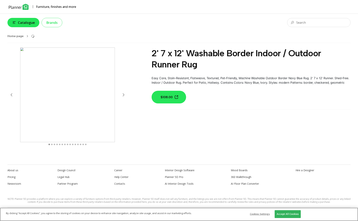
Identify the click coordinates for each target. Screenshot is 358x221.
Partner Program (67, 183)
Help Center (121, 177)
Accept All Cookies (288, 214)
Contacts (119, 183)
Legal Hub (63, 177)
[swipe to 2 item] (54, 144)
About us (12, 170)
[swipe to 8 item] (70, 144)
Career (118, 170)
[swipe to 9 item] (72, 144)
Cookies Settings (260, 214)
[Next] (123, 95)
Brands (52, 22)
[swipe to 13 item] (83, 144)
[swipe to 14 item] (86, 144)
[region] (179, 214)
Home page (15, 36)
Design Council (66, 170)
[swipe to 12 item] (80, 144)
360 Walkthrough (241, 177)
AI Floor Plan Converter (245, 183)
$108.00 (167, 97)
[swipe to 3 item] (57, 144)
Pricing (11, 177)
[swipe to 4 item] (59, 144)
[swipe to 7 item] (67, 144)
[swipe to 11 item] (78, 144)
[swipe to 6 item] (65, 144)
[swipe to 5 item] (62, 144)
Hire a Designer (305, 170)
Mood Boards (239, 170)
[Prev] (11, 95)
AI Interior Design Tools (179, 183)
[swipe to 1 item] (52, 144)
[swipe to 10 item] (75, 144)
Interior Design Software (179, 170)
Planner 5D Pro (174, 177)
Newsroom (14, 183)
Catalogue (26, 22)
